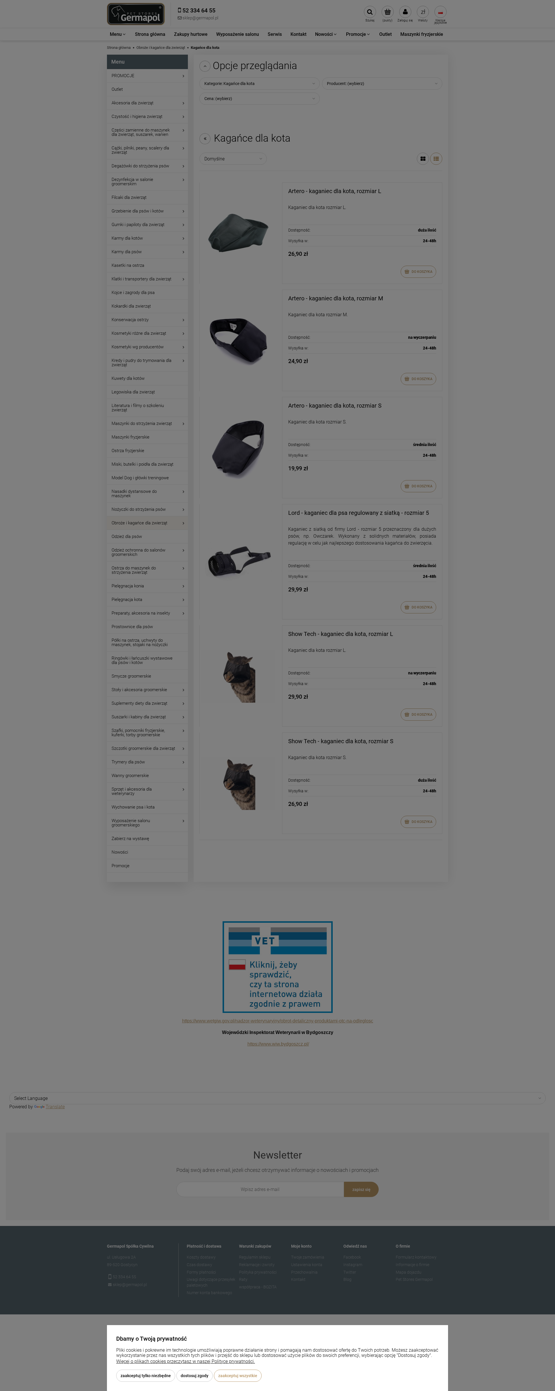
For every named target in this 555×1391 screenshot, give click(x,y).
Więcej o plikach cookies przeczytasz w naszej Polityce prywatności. (185, 1361)
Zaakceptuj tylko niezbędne (146, 1375)
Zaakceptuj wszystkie (237, 1375)
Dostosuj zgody (194, 1375)
